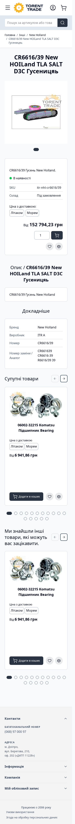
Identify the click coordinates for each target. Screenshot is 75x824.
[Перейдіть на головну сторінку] (30, 8)
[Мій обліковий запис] (53, 8)
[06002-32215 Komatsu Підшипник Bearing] (36, 405)
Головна (10, 35)
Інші (22, 35)
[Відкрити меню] (8, 8)
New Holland (37, 35)
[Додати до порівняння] (59, 246)
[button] (36, 718)
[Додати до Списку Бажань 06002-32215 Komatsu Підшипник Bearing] (49, 496)
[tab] (36, 149)
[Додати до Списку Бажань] (49, 246)
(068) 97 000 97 (15, 732)
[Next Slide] (64, 378)
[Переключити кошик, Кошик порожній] (64, 8)
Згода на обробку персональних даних (31, 817)
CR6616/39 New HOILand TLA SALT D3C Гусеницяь (34, 40)
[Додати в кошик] (57, 235)
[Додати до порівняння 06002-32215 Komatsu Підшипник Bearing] (59, 496)
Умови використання (20, 812)
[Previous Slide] (55, 378)
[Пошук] (63, 22)
